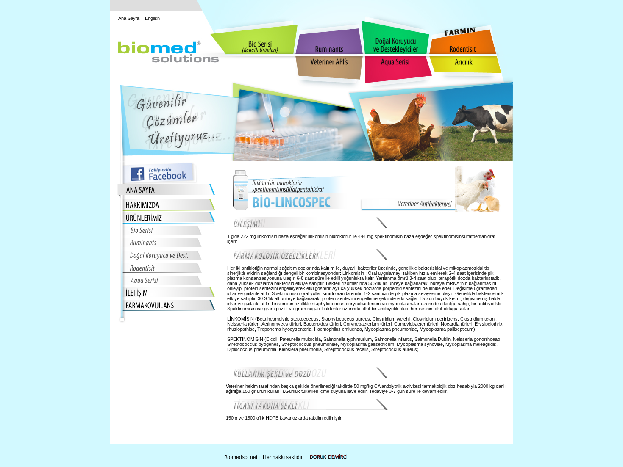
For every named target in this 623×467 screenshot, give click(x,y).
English (152, 18)
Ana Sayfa (128, 18)
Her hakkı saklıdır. (283, 457)
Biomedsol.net (240, 457)
